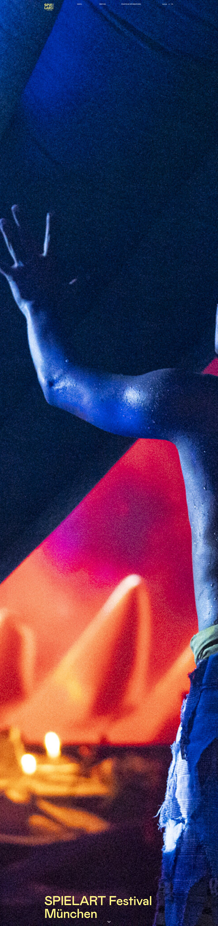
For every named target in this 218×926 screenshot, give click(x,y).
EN (172, 4)
